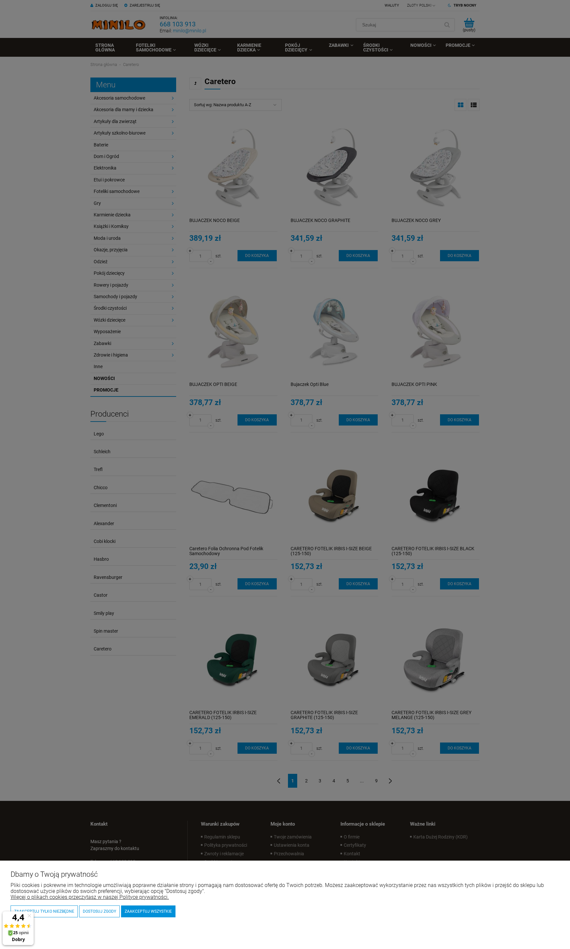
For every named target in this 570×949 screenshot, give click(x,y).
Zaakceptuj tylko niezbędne (44, 911)
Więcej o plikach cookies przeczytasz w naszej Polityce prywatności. (90, 897)
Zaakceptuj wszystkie (148, 911)
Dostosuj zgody (99, 911)
